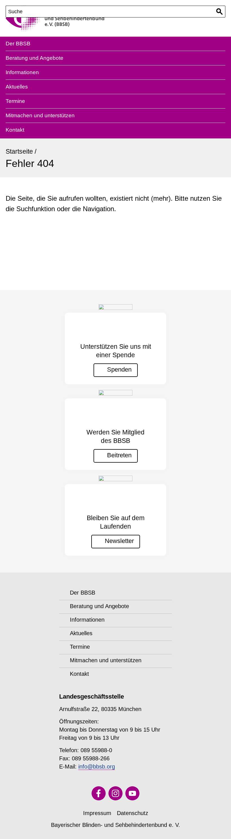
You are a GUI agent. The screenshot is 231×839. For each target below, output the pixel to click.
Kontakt (15, 130)
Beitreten (119, 455)
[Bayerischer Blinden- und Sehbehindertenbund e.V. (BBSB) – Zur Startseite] (55, 18)
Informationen (22, 72)
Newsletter (119, 540)
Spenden (119, 369)
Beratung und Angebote (34, 58)
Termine (15, 101)
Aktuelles (17, 87)
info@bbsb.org (96, 766)
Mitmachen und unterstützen (40, 115)
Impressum (97, 813)
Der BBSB (18, 44)
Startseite (19, 151)
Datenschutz (132, 813)
